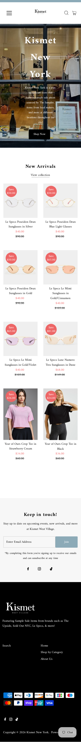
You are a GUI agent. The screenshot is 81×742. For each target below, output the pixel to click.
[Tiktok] (51, 569)
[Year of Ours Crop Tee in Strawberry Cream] (20, 414)
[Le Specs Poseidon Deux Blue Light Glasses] (60, 201)
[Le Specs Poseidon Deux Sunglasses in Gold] (20, 267)
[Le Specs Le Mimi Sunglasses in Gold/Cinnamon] (60, 267)
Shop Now (39, 134)
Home (44, 646)
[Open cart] (74, 13)
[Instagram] (39, 569)
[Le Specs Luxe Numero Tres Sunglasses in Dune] (60, 339)
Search (6, 646)
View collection (40, 175)
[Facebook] (28, 569)
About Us (46, 659)
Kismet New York (38, 732)
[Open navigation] (12, 13)
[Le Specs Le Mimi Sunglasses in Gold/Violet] (20, 339)
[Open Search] (66, 13)
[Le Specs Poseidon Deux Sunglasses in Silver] (20, 201)
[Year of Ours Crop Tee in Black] (60, 414)
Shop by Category (52, 652)
